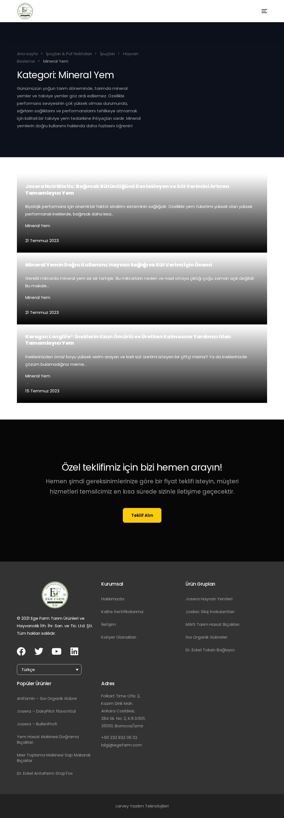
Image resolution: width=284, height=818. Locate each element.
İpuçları (107, 54)
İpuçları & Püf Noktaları (69, 54)
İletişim (108, 624)
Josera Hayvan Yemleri (209, 599)
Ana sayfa (27, 54)
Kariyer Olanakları (118, 637)
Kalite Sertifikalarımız (122, 611)
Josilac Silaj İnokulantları (210, 611)
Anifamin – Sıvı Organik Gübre (47, 698)
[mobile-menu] (258, 11)
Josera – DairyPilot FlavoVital (46, 711)
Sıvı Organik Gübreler (206, 637)
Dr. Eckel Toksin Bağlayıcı (210, 650)
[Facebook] (21, 651)
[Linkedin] (74, 651)
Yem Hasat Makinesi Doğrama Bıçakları (48, 739)
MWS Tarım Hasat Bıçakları (212, 624)
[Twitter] (39, 651)
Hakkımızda (112, 599)
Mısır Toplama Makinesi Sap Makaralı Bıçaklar (53, 757)
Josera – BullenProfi (37, 724)
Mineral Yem (37, 225)
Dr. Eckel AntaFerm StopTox (45, 773)
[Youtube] (56, 651)
